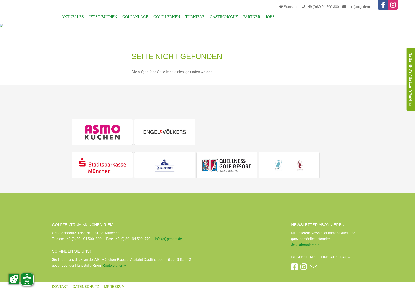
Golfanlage (135, 16)
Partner (251, 16)
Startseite (291, 7)
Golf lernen (166, 16)
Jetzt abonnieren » (305, 245)
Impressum (113, 286)
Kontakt (60, 286)
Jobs (270, 16)
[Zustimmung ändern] (14, 279)
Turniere (194, 16)
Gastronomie (224, 16)
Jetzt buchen (103, 16)
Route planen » (114, 265)
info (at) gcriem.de (361, 7)
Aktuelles (72, 16)
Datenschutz (86, 286)
